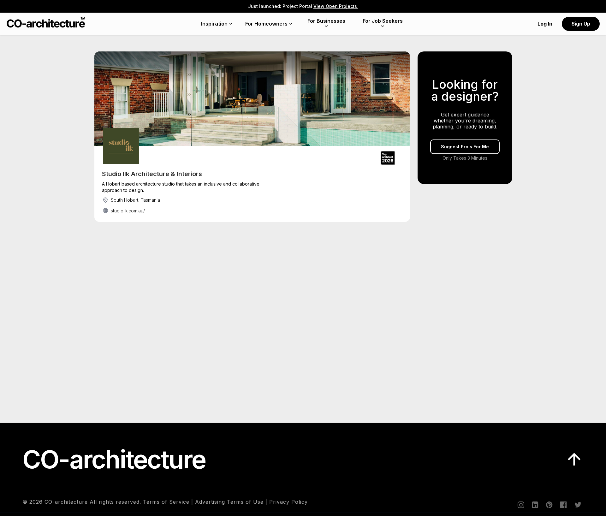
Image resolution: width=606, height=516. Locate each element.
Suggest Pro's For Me (465, 146)
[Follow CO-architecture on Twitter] (577, 504)
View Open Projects (335, 6)
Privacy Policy (288, 502)
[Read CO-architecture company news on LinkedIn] (534, 504)
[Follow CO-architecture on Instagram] (520, 504)
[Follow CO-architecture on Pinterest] (549, 504)
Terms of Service (166, 502)
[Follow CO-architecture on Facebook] (563, 504)
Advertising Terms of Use (229, 502)
